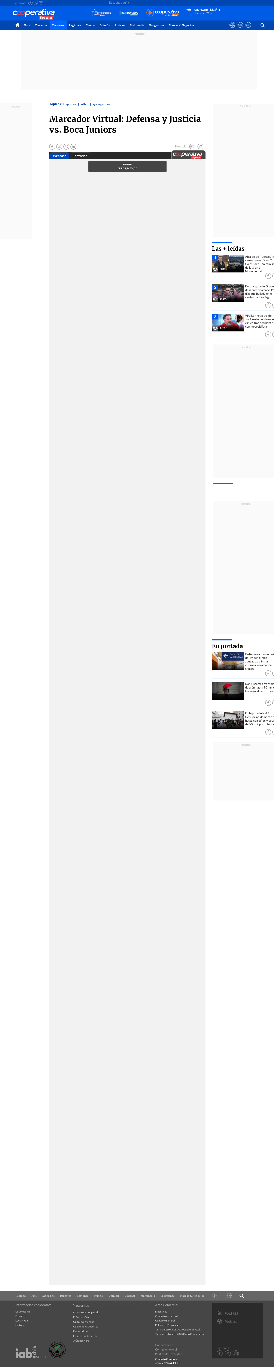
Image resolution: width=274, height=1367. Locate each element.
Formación (80, 156)
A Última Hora (81, 1340)
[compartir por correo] (192, 147)
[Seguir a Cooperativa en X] (36, 3)
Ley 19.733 (21, 1320)
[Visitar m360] (240, 29)
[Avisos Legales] (214, 1296)
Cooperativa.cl (164, 1345)
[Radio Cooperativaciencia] (128, 13)
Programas (156, 25)
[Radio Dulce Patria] (101, 13)
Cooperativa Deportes (85, 1326)
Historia (20, 1325)
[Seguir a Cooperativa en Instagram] (41, 3)
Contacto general (165, 1320)
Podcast (120, 25)
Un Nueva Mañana (83, 1321)
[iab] (31, 1363)
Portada (21, 1295)
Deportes (58, 25)
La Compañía (22, 1311)
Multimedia (137, 25)
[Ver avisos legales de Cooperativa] (232, 29)
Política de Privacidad (167, 1325)
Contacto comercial (166, 1316)
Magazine (41, 25)
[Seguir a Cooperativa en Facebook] (30, 3)
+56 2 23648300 (167, 1363)
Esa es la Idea (80, 1331)
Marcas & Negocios (181, 25)
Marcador (59, 156)
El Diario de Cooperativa (86, 1312)
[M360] (229, 1296)
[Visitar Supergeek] (248, 29)
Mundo (90, 25)
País (27, 25)
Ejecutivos (21, 1316)
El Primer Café (81, 1317)
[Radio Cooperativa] (162, 13)
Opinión (105, 25)
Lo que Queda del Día (85, 1336)
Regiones (75, 25)
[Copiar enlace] (200, 147)
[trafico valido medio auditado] (57, 1357)
